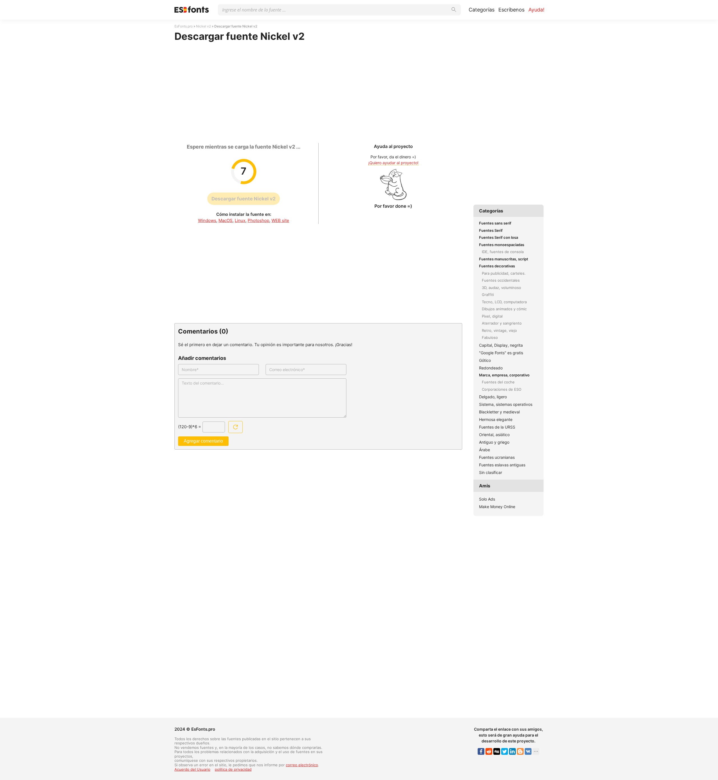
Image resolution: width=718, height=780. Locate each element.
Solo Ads (487, 499)
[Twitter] (504, 751)
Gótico (485, 360)
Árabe (484, 449)
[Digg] (496, 751)
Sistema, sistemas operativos (505, 404)
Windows (207, 220)
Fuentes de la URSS (497, 427)
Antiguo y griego (494, 442)
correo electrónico (302, 765)
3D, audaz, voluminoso (501, 287)
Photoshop (258, 220)
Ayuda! (536, 10)
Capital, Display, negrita (501, 345)
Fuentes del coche (498, 382)
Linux (240, 220)
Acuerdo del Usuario (192, 769)
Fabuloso (490, 337)
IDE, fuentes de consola (503, 251)
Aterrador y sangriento (502, 323)
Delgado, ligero (493, 396)
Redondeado (491, 367)
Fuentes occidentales (501, 280)
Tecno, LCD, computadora (504, 302)
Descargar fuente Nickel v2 (243, 199)
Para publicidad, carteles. (504, 273)
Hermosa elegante (495, 419)
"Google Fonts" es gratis (501, 352)
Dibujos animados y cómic (504, 309)
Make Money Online (497, 506)
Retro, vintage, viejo (499, 330)
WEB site (280, 220)
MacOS (225, 220)
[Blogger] (520, 751)
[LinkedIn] (512, 751)
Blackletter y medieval (499, 411)
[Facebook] (481, 751)
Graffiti (488, 294)
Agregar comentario (203, 441)
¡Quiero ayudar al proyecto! (393, 162)
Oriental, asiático (494, 434)
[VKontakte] (528, 751)
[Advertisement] (318, 89)
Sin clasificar (490, 472)
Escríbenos (511, 10)
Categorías (481, 10)
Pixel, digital (492, 316)
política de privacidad (233, 769)
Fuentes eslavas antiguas (502, 464)
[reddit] (488, 751)
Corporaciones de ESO (501, 389)
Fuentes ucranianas (497, 457)
